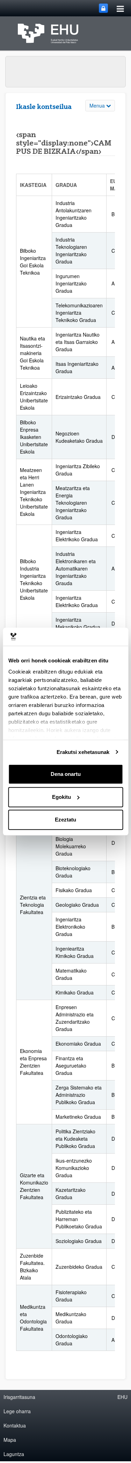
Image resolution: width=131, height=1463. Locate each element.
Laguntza (13, 1453)
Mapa (9, 1439)
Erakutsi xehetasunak (83, 752)
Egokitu (61, 797)
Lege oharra (17, 1411)
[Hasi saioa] (103, 8)
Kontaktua (14, 1425)
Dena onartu (66, 774)
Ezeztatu (65, 820)
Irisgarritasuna (19, 1396)
